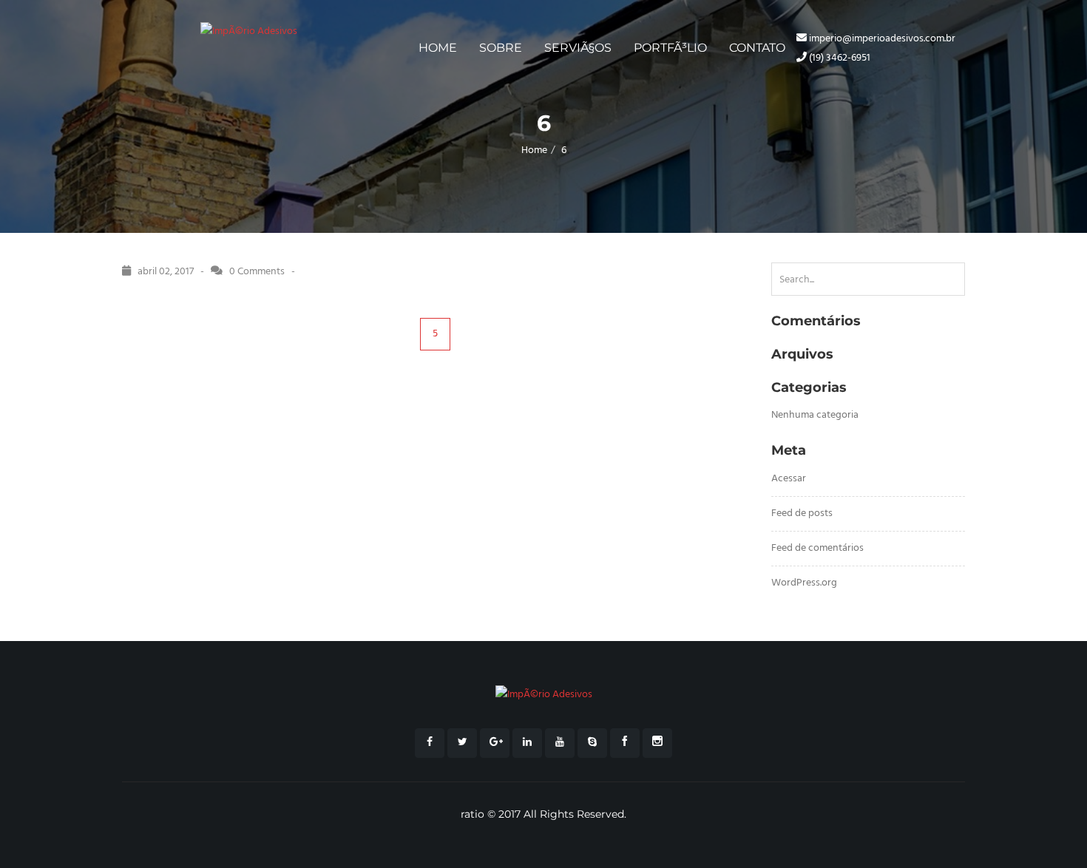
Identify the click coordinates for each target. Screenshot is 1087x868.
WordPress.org (804, 582)
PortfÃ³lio (670, 48)
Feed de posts (802, 513)
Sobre (500, 48)
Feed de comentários (817, 548)
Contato (757, 48)
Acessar (788, 478)
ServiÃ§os (578, 48)
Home (438, 48)
